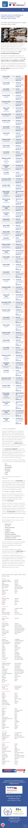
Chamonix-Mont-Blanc (6, 751)
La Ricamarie (4, 670)
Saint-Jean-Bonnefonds (19, 670)
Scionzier (16, 761)
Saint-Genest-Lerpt (18, 669)
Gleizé (16, 715)
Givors (16, 714)
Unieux (16, 677)
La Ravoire (17, 734)
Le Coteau (4, 674)
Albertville (4, 734)
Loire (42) (4, 661)
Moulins (16, 599)
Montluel (16, 580)
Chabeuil (3, 626)
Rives (16, 650)
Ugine (16, 738)
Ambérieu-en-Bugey (6, 580)
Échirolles (4, 649)
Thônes (16, 764)
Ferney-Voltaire (5, 587)
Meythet (16, 744)
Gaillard (3, 759)
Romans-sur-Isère (18, 626)
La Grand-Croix (5, 669)
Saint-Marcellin (18, 656)
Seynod (16, 762)
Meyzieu (16, 727)
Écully (3, 728)
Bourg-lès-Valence (5, 625)
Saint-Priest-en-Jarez (18, 673)
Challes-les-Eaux (5, 737)
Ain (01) (4, 578)
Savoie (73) (4, 731)
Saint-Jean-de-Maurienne (19, 737)
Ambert (3, 693)
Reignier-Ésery (17, 749)
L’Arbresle (16, 725)
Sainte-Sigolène (18, 687)
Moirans (16, 646)
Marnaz (3, 764)
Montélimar (4, 633)
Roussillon (17, 652)
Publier (16, 748)
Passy (16, 745)
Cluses (3, 752)
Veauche (16, 679)
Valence (16, 633)
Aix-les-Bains (4, 732)
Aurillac (3, 619)
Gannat (3, 604)
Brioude (3, 687)
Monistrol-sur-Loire (18, 686)
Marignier (4, 762)
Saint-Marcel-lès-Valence (19, 628)
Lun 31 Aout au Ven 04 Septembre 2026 (20, 194)
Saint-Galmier (17, 667)
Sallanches (17, 758)
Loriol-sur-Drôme (5, 632)
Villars (16, 680)
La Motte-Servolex (18, 732)
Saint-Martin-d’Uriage (19, 659)
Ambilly (3, 744)
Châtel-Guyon (4, 701)
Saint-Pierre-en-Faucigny (19, 756)
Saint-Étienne (17, 666)
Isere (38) (4, 637)
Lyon (15, 724)
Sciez (16, 759)
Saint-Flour (17, 618)
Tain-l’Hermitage (18, 632)
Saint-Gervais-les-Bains (19, 752)
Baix (3, 611)
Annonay (4, 608)
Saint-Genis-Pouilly (18, 588)
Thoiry (16, 590)
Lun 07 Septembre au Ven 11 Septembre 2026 (20, 259)
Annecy (3, 745)
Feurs (3, 666)
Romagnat (17, 701)
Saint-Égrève (17, 653)
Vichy (16, 602)
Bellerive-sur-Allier (5, 598)
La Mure (3, 656)
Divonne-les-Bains (5, 585)
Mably (3, 676)
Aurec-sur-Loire (5, 686)
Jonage (16, 720)
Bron (3, 715)
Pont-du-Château (18, 698)
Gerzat (16, 693)
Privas (16, 611)
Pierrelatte (17, 623)
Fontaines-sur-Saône (19, 710)
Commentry (4, 599)
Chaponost (4, 720)
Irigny (16, 718)
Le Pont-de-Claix (18, 642)
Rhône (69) (4, 706)
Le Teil (16, 609)
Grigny (16, 717)
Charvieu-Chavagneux (6, 642)
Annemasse (4, 748)
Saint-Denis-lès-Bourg (19, 587)
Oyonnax (16, 581)
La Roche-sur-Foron (6, 761)
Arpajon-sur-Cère (5, 618)
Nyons (3, 635)
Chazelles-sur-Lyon (5, 664)
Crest (3, 628)
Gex (3, 588)
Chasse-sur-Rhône (5, 643)
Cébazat (3, 697)
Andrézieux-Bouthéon (6, 663)
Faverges (3, 758)
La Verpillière (17, 639)
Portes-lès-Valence (18, 625)
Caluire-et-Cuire (5, 717)
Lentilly (16, 722)
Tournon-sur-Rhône (18, 614)
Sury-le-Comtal (17, 676)
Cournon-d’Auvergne (6, 704)
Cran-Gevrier (4, 754)
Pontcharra (17, 649)
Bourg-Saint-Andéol (6, 612)
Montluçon (17, 598)
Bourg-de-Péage (5, 623)
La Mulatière (17, 721)
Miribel (3, 594)
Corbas (3, 722)
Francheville (17, 711)
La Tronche (4, 659)
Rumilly (16, 751)
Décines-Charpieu (5, 727)
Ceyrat (3, 698)
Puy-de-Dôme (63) (6, 691)
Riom (16, 700)
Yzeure (16, 604)
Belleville (3, 711)
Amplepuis (4, 708)
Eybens (3, 650)
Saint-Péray (17, 612)
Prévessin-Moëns (18, 585)
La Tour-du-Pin (5, 657)
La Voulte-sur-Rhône (19, 608)
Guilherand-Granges (6, 614)
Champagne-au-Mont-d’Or (7, 718)
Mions (16, 728)
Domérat (3, 602)
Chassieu (3, 721)
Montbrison (4, 677)
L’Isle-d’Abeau (17, 643)
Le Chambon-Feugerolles (7, 673)
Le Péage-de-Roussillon (19, 640)
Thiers (16, 703)
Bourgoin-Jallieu (5, 640)
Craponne (4, 724)
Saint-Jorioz (17, 754)
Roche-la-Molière (18, 663)
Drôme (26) (4, 622)
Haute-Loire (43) (5, 684)
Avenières (4, 639)
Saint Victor (17, 601)
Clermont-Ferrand (5, 703)
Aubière (3, 694)
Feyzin (16, 708)
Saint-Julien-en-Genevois (19, 755)
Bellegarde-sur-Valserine (6, 581)
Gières (3, 653)
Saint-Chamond (18, 664)
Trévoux (16, 591)
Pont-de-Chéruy (18, 647)
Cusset (3, 601)
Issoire (16, 694)
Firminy (3, 667)
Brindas (3, 714)
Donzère (3, 629)
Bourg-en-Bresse (5, 584)
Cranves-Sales (4, 755)
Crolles (3, 646)
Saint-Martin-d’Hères (19, 657)
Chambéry (4, 738)
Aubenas (3, 609)
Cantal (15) (4, 616)
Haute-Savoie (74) (6, 742)
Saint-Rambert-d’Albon (19, 630)
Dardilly (3, 725)
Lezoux (16, 697)
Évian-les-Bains (5, 756)
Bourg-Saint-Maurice (6, 735)
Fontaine (3, 652)
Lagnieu (3, 591)
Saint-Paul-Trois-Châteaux (20, 629)
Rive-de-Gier (4, 680)
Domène (3, 647)
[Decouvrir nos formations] (14, 770)
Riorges (3, 679)
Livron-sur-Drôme (5, 630)
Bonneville (4, 749)
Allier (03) (4, 596)
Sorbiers (16, 674)
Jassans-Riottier (5, 590)
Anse (3, 710)
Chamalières (4, 700)
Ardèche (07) (5, 606)
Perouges (16, 584)
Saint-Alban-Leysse (18, 735)
